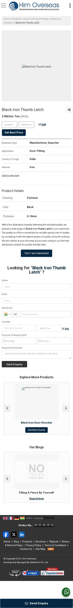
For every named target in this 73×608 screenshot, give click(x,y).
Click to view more (10, 175)
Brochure (41, 541)
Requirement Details (12, 348)
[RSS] (51, 549)
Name (5, 280)
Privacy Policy (33, 545)
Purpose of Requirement (14, 335)
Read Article (23, 498)
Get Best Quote (22, 429)
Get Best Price (14, 132)
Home (7, 18)
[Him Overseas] (34, 6)
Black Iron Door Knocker (22, 422)
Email (4, 294)
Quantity (6, 321)
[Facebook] (6, 534)
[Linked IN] (22, 534)
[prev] (7, 408)
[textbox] (26, 124)
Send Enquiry (38, 603)
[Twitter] (14, 534)
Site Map (40, 549)
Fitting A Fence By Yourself (22, 492)
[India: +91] (7, 314)
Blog (16, 541)
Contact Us (26, 549)
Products (16, 18)
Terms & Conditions (55, 545)
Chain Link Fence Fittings (36, 18)
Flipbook (53, 541)
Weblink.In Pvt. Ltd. (39, 562)
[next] (65, 408)
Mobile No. (7, 307)
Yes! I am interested (36, 253)
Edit (43, 124)
